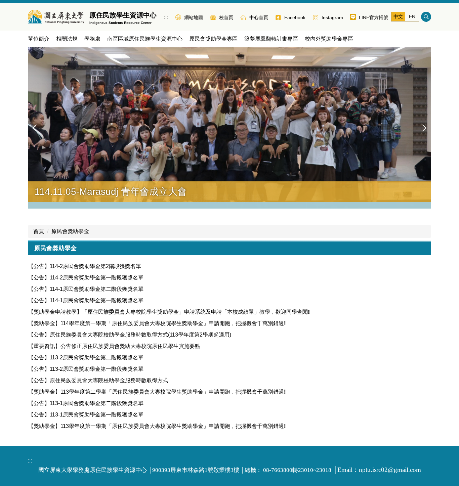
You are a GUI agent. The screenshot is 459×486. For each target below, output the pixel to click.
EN (412, 16)
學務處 (92, 39)
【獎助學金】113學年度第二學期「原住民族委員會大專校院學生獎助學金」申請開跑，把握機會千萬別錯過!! (157, 392)
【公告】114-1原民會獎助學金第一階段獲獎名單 (85, 300)
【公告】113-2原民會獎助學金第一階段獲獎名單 (85, 369)
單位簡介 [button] (38, 39)
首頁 (38, 231)
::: (166, 16)
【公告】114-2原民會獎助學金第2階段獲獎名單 (84, 266)
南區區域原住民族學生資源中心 (144, 39)
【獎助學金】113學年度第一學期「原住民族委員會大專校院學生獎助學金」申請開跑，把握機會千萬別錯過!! (157, 426)
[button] (36, 128)
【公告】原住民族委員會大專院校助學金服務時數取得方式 (98, 380)
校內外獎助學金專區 (329, 39)
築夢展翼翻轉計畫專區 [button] (271, 39)
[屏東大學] (56, 17)
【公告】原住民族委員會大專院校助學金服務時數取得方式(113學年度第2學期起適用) (129, 335)
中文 (398, 16)
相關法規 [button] (67, 39)
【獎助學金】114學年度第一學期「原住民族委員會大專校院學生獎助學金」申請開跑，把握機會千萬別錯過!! (157, 323)
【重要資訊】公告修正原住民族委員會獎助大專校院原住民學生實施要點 (114, 346)
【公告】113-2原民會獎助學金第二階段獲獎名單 (85, 357)
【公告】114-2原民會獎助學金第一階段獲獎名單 (85, 277)
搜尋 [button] (426, 17)
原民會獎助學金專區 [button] (213, 39)
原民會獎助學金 (70, 231)
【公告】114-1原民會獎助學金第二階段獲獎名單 (85, 289)
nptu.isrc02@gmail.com (390, 469)
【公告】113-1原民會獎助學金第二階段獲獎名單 (85, 403)
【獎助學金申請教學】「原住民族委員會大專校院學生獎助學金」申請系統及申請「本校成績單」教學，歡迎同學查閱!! (169, 312)
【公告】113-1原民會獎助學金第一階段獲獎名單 (85, 414)
